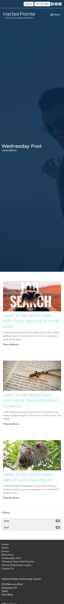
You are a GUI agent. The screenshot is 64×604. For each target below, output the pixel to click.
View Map (7, 594)
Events (5, 551)
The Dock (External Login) (16, 565)
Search (28, 4)
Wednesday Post (11, 558)
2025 (31, 527)
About (5, 547)
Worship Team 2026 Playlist (17, 561)
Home (5, 544)
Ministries (7, 554)
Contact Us (7, 568)
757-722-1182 (42, 4)
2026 (31, 521)
